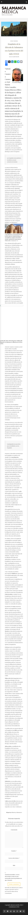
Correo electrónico (14, 858)
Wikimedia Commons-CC (11, 240)
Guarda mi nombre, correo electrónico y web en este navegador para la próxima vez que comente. (13, 877)
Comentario (14, 830)
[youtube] (14, 911)
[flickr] (7, 911)
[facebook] (4, 911)
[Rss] (23, 911)
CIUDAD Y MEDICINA (14, 41)
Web (14, 865)
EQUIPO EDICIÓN (16, 56)
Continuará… (18, 807)
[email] (20, 911)
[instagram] (17, 911)
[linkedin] (10, 911)
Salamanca (19, 812)
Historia (13, 812)
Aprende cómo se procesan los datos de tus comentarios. (11, 891)
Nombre (14, 851)
